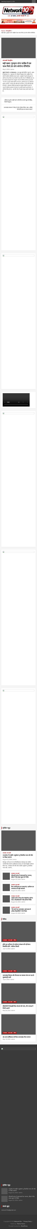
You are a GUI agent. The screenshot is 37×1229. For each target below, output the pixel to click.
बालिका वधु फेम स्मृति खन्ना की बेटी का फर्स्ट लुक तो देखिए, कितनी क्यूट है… (18, 101)
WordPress (24, 1226)
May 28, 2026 (6, 1010)
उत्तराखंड (4, 852)
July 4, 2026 (6, 979)
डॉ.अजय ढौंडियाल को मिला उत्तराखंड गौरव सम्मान (17, 1037)
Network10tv (18, 1221)
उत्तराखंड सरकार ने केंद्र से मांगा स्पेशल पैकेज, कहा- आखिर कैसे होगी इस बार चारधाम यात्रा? (18, 108)
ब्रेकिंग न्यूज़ (6, 828)
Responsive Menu (34, 1)
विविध (4, 919)
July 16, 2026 (6, 948)
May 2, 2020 (6, 69)
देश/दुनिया (10, 60)
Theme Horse (21, 1224)
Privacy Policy (28, 1221)
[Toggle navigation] (3, 27)
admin (12, 69)
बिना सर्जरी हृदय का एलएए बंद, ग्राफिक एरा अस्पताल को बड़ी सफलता (22, 887)
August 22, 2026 (7, 859)
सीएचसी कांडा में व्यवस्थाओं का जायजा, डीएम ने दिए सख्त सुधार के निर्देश (21, 876)
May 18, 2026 (6, 1039)
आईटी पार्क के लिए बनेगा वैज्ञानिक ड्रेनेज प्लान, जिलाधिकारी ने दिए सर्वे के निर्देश (22, 899)
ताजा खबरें (5, 60)
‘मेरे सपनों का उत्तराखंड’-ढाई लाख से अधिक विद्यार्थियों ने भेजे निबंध (21, 910)
